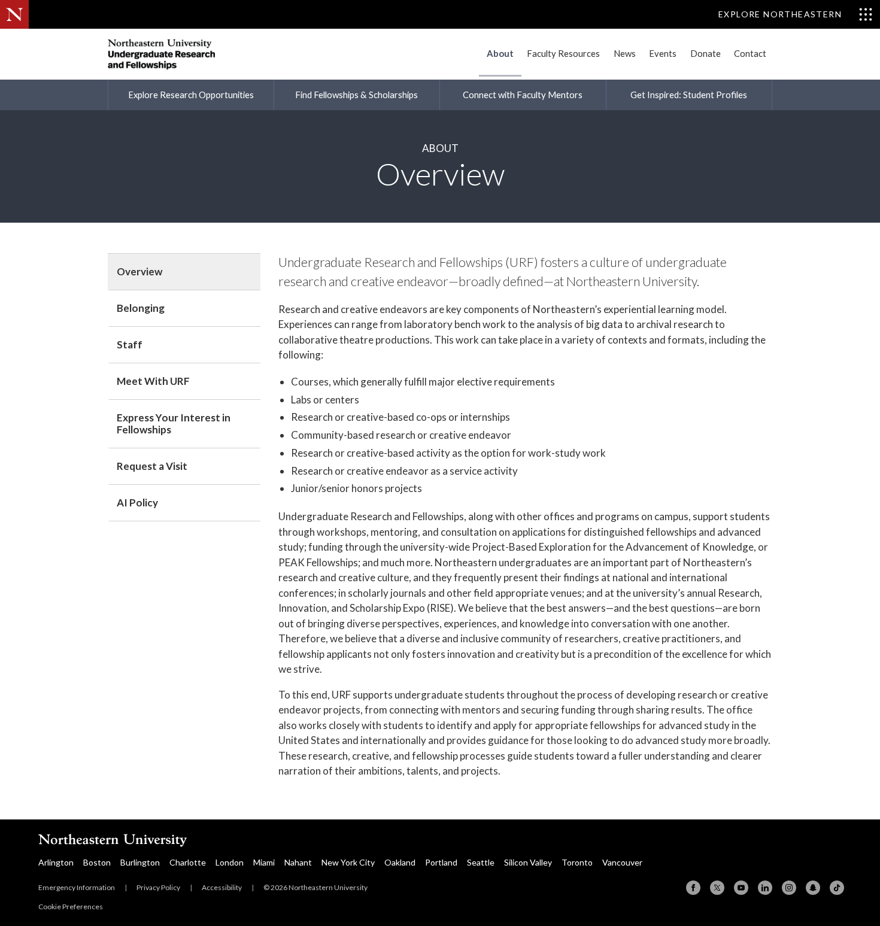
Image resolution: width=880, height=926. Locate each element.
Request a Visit (152, 466)
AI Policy (137, 502)
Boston (97, 862)
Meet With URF (153, 381)
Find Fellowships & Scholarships (356, 94)
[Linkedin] (765, 888)
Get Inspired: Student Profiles (688, 94)
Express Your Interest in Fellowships (173, 423)
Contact (750, 53)
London (230, 862)
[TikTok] (837, 888)
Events (662, 53)
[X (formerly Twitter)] (717, 888)
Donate (705, 53)
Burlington (140, 862)
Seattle (480, 862)
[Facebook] (693, 888)
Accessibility (222, 887)
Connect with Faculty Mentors (522, 94)
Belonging (141, 308)
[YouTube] (741, 888)
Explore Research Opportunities (191, 94)
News (625, 53)
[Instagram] (789, 888)
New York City (348, 862)
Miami (264, 862)
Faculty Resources (563, 53)
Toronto (577, 862)
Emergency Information (76, 887)
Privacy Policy (158, 887)
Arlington (56, 862)
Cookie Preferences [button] (70, 906)
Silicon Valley (528, 862)
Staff (129, 344)
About (500, 53)
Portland (441, 862)
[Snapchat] (813, 888)
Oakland (399, 862)
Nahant (298, 862)
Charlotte (187, 862)
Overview (139, 271)
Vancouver (622, 862)
